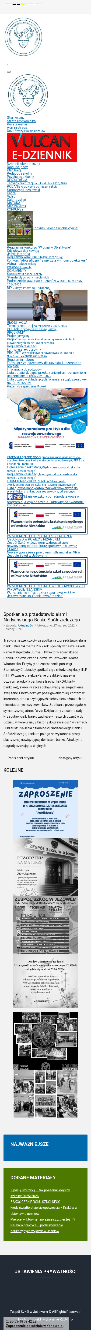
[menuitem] (15, 117)
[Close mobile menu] (9, 72)
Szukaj (84, 10)
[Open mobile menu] (7, 64)
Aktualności (26, 625)
